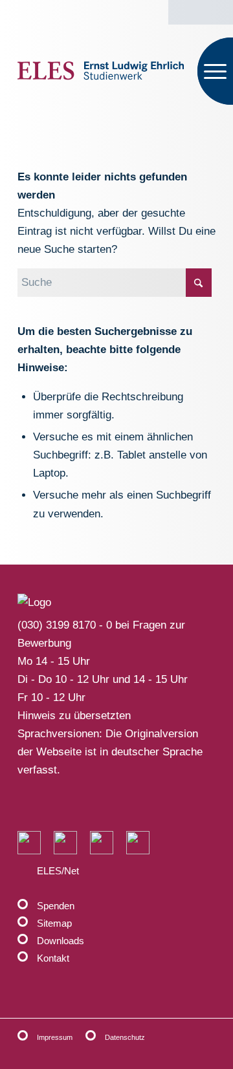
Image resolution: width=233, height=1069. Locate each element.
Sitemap (54, 923)
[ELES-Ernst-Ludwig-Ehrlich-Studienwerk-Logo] (100, 71)
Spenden (55, 905)
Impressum (54, 1037)
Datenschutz (125, 1037)
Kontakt (53, 958)
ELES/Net (58, 870)
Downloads (60, 940)
